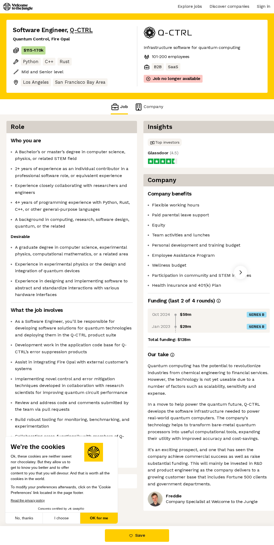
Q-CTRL (81, 30)
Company (153, 106)
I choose (61, 518)
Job (124, 106)
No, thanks (24, 518)
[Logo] (18, 6)
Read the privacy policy (28, 500)
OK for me (99, 518)
